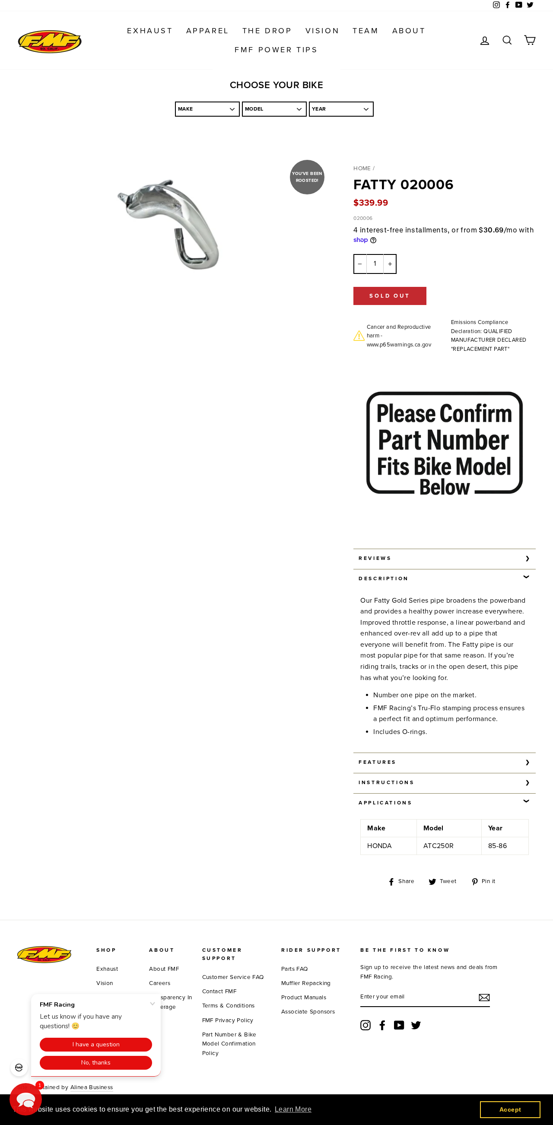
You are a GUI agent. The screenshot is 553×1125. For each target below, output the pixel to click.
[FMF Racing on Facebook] (382, 1025)
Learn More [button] (293, 1109)
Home (362, 168)
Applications (385, 803)
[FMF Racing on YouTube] (399, 1025)
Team (366, 30)
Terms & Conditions (228, 1005)
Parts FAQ (294, 969)
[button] (26, 1099)
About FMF (164, 969)
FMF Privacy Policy (228, 1020)
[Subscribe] (484, 997)
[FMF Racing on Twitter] (416, 1025)
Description (384, 578)
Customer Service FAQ (233, 977)
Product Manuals (303, 997)
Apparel (207, 30)
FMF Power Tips (276, 49)
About (409, 30)
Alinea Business (91, 1087)
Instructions (386, 782)
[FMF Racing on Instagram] (365, 1025)
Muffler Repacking (306, 983)
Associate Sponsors (308, 1011)
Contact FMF (219, 991)
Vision (322, 30)
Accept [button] (510, 1109)
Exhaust (150, 30)
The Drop (267, 30)
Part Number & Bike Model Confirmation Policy (229, 1044)
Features (378, 762)
